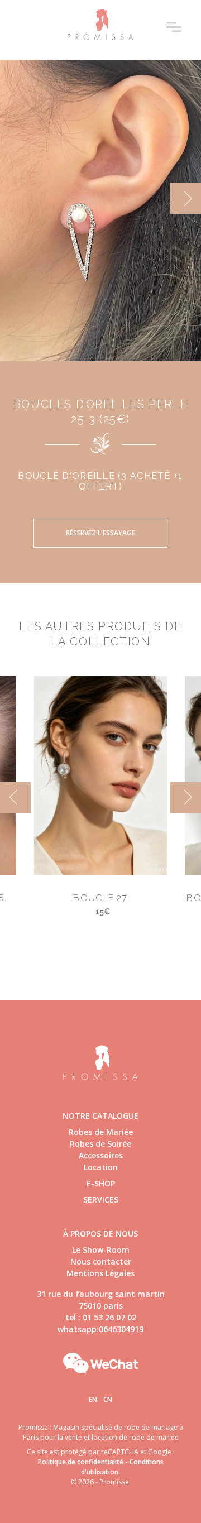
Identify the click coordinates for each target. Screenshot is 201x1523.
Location (101, 1167)
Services (100, 1199)
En (93, 1399)
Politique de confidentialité (80, 1462)
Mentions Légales (100, 1273)
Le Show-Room (101, 1249)
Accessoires (101, 1155)
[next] (185, 198)
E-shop (101, 1183)
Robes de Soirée (100, 1143)
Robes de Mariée (101, 1132)
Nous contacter (100, 1261)
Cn (107, 1399)
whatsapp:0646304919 (100, 1329)
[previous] (15, 198)
